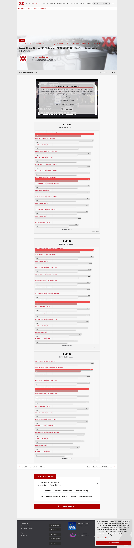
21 (114, 72)
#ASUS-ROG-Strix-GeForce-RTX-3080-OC (68, 44)
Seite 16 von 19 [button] (103, 73)
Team (22, 533)
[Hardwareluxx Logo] (28, 3)
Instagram (56, 539)
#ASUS (84, 44)
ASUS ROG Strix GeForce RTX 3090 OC (45, 138)
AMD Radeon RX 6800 (40, 216)
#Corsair (22, 44)
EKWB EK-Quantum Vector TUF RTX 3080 (46, 151)
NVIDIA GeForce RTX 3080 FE (42, 190)
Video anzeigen (67, 109)
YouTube (56, 530)
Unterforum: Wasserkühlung (50, 485)
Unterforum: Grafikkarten (49, 483)
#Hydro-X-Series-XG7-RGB (33, 44)
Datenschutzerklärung (103, 538)
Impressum (24, 523)
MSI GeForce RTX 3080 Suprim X (43, 157)
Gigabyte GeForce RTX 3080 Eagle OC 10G (46, 170)
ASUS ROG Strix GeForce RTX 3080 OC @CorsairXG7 (49, 132)
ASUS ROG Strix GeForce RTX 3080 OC (45, 177)
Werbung (24, 535)
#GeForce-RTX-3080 (93, 44)
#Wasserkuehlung (49, 44)
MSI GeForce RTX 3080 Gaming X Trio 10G (46, 164)
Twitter (55, 534)
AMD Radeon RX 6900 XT (41, 144)
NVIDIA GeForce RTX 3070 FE (42, 222)
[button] (48, 3)
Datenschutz (25, 526)
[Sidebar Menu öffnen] (113, 3)
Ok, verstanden (113, 543)
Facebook (56, 525)
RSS (54, 543)
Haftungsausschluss (27, 528)
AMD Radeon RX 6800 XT (41, 203)
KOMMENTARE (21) (69, 506)
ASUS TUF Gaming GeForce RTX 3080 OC (46, 196)
